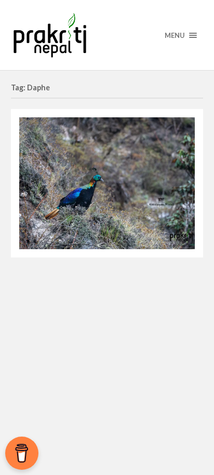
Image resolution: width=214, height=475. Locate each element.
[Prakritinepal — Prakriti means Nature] (107, 35)
